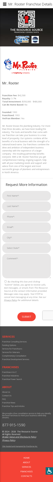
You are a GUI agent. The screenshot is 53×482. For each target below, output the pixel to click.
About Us (6, 392)
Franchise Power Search (12, 379)
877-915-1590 (13, 425)
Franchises (26, 471)
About (26, 462)
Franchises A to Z (9, 372)
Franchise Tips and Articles (13, 406)
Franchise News (8, 402)
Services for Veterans (11, 352)
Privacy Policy (10, 300)
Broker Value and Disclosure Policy (19, 436)
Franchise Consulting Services (14, 341)
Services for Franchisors (12, 349)
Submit (26, 316)
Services (26, 467)
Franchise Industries (10, 375)
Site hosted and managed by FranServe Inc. (20, 446)
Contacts (26, 476)
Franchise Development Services (15, 359)
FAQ (4, 399)
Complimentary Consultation (14, 356)
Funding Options (9, 345)
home (26, 457)
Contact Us (6, 395)
